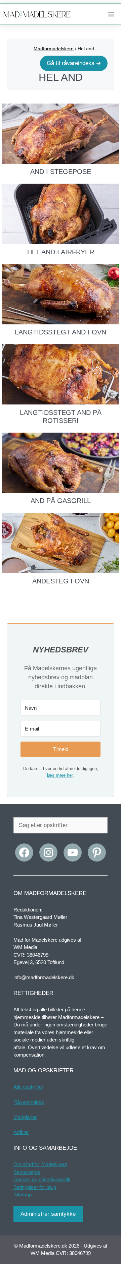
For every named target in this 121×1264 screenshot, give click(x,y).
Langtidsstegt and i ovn (60, 332)
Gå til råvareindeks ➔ (74, 63)
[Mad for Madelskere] (37, 14)
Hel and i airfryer (60, 252)
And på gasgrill (61, 500)
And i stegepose (60, 171)
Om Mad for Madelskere (40, 1164)
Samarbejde (26, 1172)
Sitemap (22, 1194)
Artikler (21, 1132)
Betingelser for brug (34, 1187)
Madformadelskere (54, 48)
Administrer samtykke (48, 1214)
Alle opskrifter (28, 1087)
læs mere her (60, 775)
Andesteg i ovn (60, 581)
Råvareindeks (28, 1102)
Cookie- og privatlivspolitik (42, 1179)
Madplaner (25, 1117)
